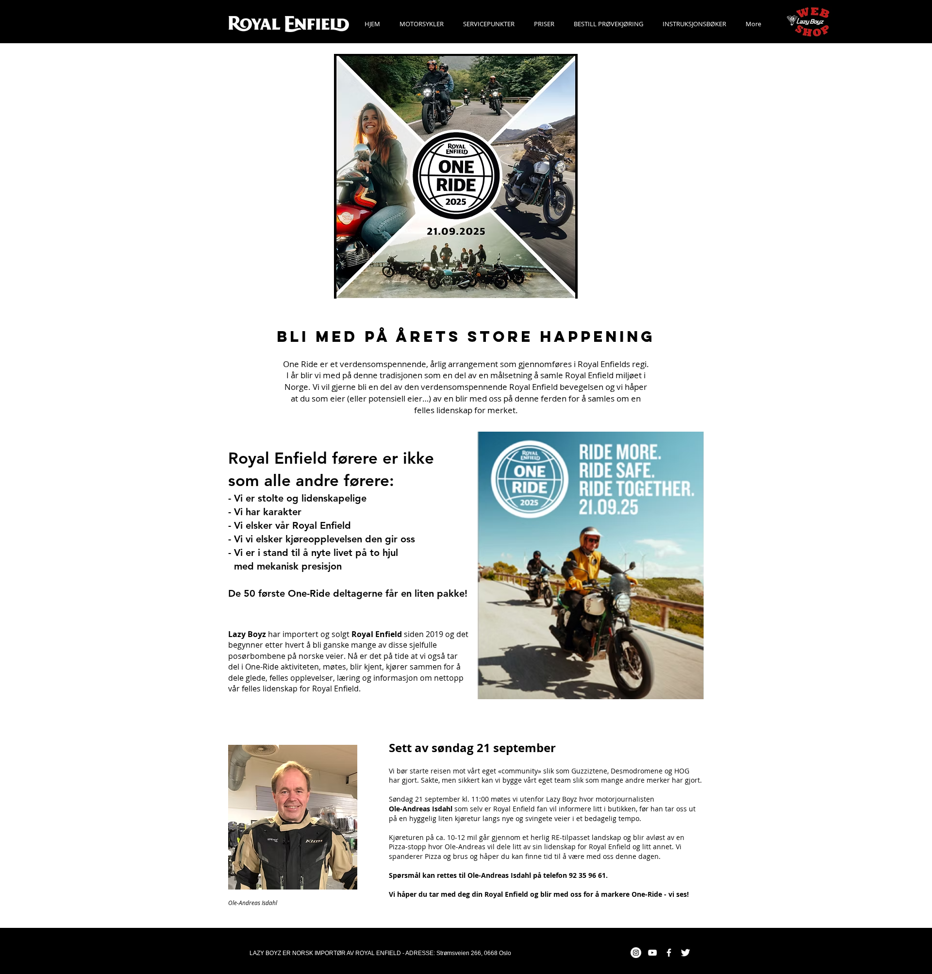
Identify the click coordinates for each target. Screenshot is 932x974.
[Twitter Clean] (685, 952)
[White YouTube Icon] (652, 952)
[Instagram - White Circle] (636, 952)
